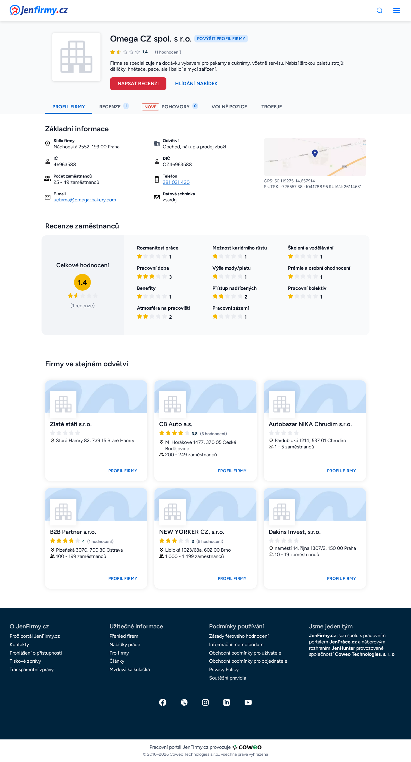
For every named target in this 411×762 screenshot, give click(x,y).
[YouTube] (248, 702)
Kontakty (19, 644)
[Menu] (380, 10)
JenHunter (343, 648)
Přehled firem (124, 636)
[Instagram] (205, 702)
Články (117, 661)
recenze (113, 107)
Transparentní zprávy (32, 669)
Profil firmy (122, 470)
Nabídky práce (125, 644)
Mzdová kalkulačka (130, 669)
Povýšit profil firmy (221, 38)
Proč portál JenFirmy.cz (35, 636)
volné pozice (229, 107)
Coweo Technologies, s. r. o (364, 654)
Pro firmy (119, 653)
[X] (184, 702)
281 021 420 (176, 182)
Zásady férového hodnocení (239, 636)
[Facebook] (162, 702)
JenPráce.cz (343, 642)
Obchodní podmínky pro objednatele (248, 661)
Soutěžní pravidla (227, 678)
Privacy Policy (224, 669)
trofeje (272, 107)
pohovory (170, 107)
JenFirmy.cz (26, 8)
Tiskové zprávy (25, 661)
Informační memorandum (236, 644)
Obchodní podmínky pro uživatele (245, 653)
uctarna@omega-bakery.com (85, 200)
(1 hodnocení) (168, 52)
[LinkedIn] (226, 702)
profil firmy (68, 107)
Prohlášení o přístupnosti (36, 653)
